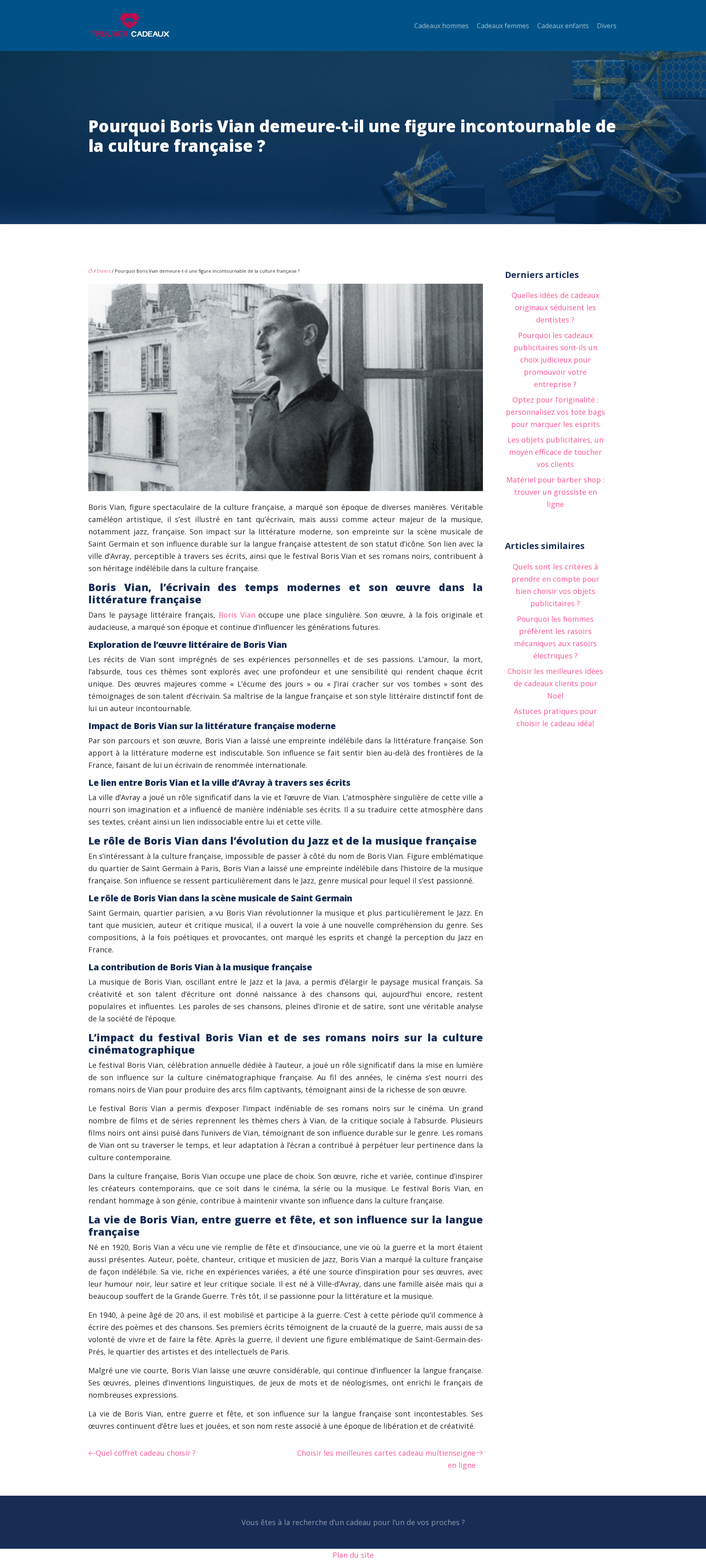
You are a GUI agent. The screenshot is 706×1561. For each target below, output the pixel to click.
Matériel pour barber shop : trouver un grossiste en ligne (555, 492)
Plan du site (353, 1555)
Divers (607, 25)
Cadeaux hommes (441, 25)
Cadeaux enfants (563, 25)
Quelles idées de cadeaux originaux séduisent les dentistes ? (555, 307)
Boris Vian (237, 615)
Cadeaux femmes (503, 25)
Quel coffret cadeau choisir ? (146, 1453)
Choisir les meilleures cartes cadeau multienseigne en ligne (386, 1459)
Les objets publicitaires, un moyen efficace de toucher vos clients (555, 452)
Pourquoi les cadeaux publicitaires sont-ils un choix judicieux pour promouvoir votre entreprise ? (555, 359)
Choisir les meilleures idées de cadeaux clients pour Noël (555, 683)
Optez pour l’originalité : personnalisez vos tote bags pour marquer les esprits (555, 412)
